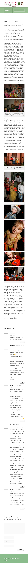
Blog (8, 15)
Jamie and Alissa (11, 24)
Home (5, 15)
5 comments (18, 25)
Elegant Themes (11, 558)
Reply (22, 342)
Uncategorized (12, 25)
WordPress (6, 560)
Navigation (7, 10)
